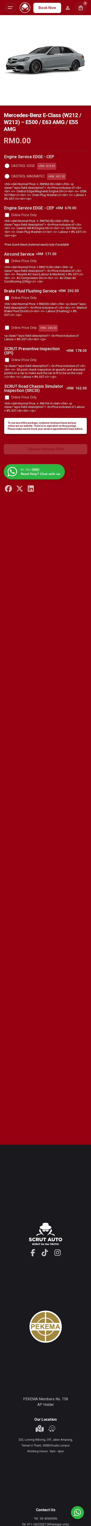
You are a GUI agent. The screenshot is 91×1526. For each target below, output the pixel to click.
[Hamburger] (10, 7)
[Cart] (80, 7)
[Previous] (13, 101)
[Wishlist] (67, 7)
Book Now (47, 8)
